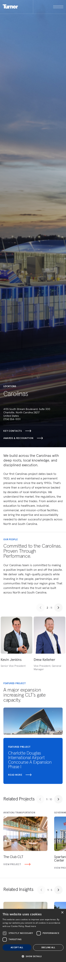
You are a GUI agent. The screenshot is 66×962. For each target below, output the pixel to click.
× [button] (62, 912)
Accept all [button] (17, 947)
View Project (12, 864)
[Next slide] (58, 607)
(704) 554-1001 (11, 419)
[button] (33, 956)
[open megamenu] (48, 7)
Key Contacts (12, 430)
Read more (15, 774)
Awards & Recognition (18, 438)
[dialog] (33, 935)
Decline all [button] (48, 947)
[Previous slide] (40, 607)
